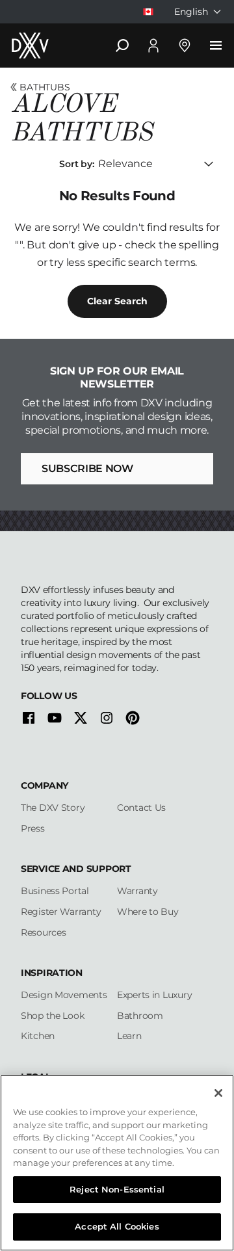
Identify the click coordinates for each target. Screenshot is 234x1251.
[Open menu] (216, 45)
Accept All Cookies (117, 1226)
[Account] (153, 45)
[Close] (218, 1093)
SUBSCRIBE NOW (87, 468)
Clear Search (117, 301)
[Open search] (122, 45)
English (191, 12)
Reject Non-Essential (117, 1189)
